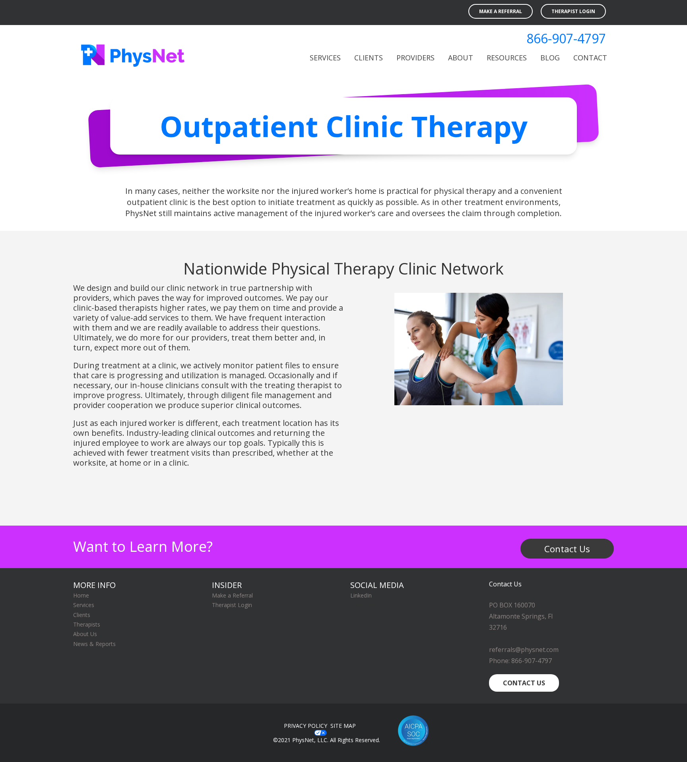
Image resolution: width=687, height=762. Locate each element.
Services (83, 605)
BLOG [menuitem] (550, 57)
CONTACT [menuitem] (590, 57)
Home (81, 595)
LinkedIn (361, 595)
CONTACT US (524, 683)
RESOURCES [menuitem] (507, 57)
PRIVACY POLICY (305, 725)
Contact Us (567, 549)
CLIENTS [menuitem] (368, 57)
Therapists (86, 624)
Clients (81, 615)
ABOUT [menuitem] (460, 57)
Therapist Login (232, 605)
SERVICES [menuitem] (325, 57)
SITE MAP (343, 725)
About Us (85, 634)
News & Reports (94, 644)
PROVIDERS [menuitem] (415, 57)
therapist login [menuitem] (573, 11)
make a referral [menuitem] (500, 11)
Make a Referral (232, 595)
